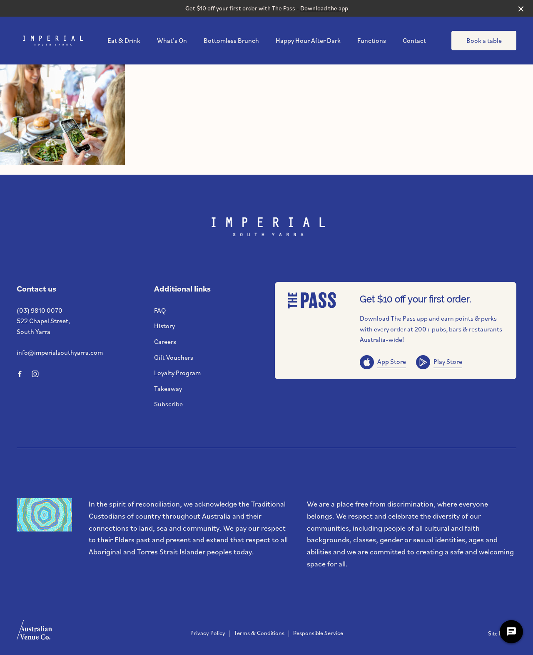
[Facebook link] (19, 374)
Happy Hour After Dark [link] (308, 40)
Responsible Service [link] (318, 633)
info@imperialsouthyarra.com (60, 352)
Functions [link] (371, 40)
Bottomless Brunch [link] (231, 40)
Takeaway (168, 388)
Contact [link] (414, 40)
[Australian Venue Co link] (34, 632)
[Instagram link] (35, 374)
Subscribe (168, 404)
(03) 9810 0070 (39, 310)
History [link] (164, 325)
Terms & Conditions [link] (259, 633)
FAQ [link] (160, 310)
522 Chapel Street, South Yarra (43, 326)
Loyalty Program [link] (177, 372)
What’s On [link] (172, 40)
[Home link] (52, 41)
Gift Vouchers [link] (173, 357)
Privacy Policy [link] (207, 633)
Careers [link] (165, 341)
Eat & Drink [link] (123, 40)
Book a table (484, 40)
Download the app (324, 8)
